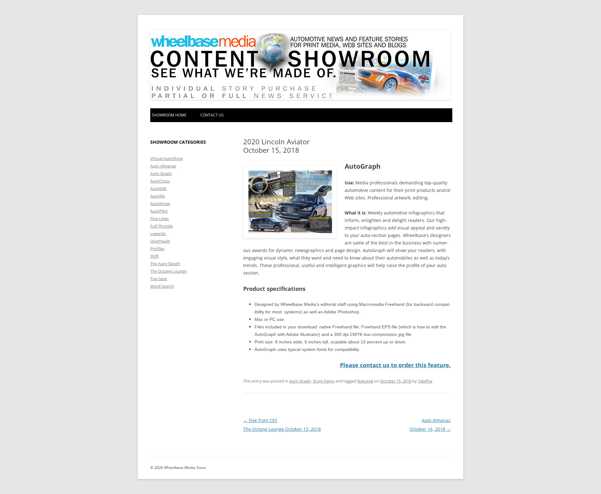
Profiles (157, 248)
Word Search (162, 286)
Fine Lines (159, 218)
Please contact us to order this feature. (395, 365)
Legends (158, 233)
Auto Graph (300, 381)
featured (365, 381)
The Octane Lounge (168, 271)
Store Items (323, 381)
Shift (154, 256)
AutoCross (160, 181)
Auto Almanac (163, 166)
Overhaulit (160, 241)
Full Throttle (161, 226)
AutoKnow (160, 203)
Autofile (157, 196)
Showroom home (169, 115)
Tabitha (425, 381)
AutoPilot (159, 211)
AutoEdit (158, 188)
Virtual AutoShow (166, 158)
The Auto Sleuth (165, 263)
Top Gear (158, 278)
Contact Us (212, 115)
